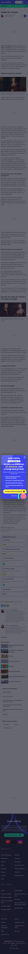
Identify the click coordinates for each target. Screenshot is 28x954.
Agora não (14, 495)
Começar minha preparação (13, 491)
